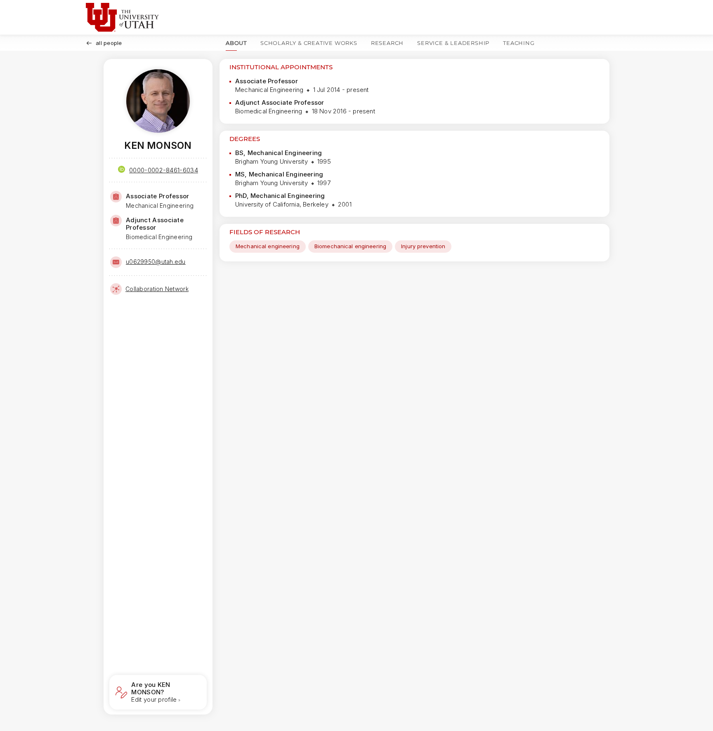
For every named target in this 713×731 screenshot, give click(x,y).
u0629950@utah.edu (156, 261)
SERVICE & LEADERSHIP (453, 43)
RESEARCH (387, 43)
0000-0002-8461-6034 (163, 170)
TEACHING (518, 43)
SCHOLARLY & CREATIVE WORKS (308, 43)
